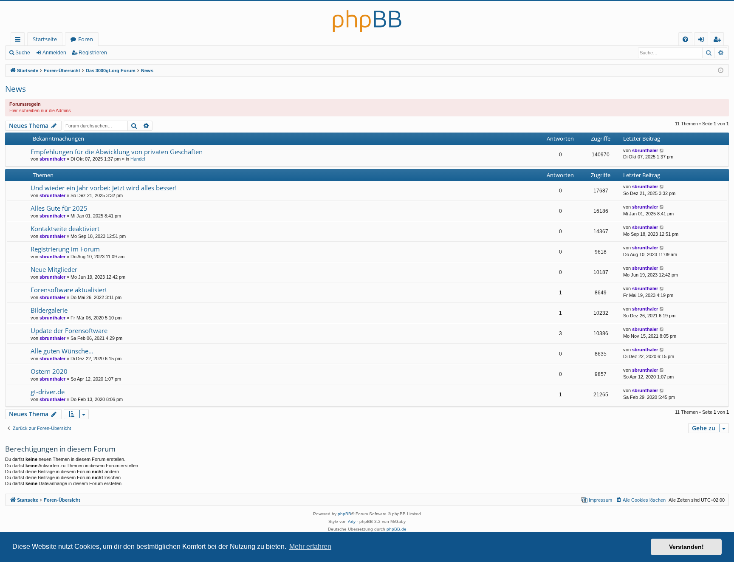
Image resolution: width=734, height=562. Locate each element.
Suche (22, 53)
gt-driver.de (48, 391)
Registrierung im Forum (65, 249)
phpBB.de (397, 529)
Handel (137, 158)
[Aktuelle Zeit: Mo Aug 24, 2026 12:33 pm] (720, 71)
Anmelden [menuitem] (703, 40)
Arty (352, 521)
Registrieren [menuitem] (718, 40)
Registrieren (93, 53)
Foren (85, 39)
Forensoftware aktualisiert (69, 289)
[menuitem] (685, 39)
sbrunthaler (52, 158)
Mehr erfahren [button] (310, 546)
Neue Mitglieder (54, 269)
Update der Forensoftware (69, 330)
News (15, 88)
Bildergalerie (49, 310)
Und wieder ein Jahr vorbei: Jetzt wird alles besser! (104, 188)
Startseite (45, 39)
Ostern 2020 (49, 371)
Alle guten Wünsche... (62, 351)
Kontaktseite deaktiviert (65, 228)
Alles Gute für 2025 (59, 208)
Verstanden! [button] (686, 546)
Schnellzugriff (19, 40)
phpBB (344, 513)
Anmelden (54, 53)
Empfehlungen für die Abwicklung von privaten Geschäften (117, 151)
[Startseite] (367, 16)
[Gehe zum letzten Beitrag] (662, 150)
